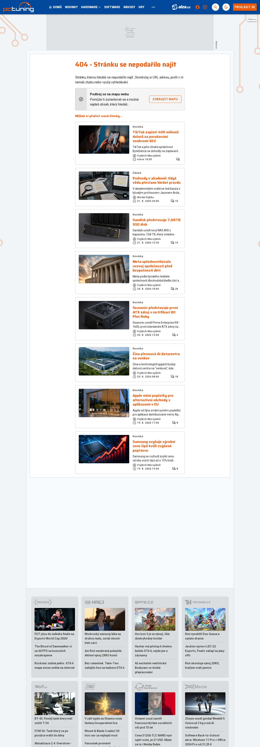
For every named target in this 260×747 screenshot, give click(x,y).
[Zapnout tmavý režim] (226, 7)
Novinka (138, 126)
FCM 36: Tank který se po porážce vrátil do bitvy (51, 733)
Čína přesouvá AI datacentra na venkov (156, 356)
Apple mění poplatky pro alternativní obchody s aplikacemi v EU (153, 400)
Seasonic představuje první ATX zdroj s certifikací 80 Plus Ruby (155, 312)
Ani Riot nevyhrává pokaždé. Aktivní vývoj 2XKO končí (103, 653)
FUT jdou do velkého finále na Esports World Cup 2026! (54, 636)
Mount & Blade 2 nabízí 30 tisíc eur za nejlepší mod (102, 733)
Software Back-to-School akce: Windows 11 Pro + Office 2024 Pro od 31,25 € (205, 740)
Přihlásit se (245, 7)
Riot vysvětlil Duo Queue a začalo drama (202, 636)
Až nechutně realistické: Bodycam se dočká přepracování (151, 668)
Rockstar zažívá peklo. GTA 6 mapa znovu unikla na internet (55, 665)
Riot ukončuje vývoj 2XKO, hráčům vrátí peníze (202, 665)
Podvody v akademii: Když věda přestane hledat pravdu (157, 180)
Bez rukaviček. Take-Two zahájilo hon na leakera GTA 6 (104, 665)
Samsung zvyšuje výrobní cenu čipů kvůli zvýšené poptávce (154, 446)
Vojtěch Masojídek (149, 155)
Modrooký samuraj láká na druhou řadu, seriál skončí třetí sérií (103, 638)
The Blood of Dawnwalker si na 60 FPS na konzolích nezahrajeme (53, 651)
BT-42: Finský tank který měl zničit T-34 (53, 721)
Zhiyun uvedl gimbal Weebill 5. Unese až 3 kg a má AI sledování (205, 723)
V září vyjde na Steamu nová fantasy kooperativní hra (103, 721)
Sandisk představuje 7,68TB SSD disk (157, 222)
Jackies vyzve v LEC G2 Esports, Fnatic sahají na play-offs (205, 651)
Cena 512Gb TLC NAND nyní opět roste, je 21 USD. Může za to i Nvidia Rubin (153, 740)
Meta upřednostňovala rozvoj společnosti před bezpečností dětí (152, 266)
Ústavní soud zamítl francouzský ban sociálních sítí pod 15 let (153, 723)
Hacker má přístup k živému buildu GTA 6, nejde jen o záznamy (153, 651)
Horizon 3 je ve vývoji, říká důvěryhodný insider (152, 636)
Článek (137, 173)
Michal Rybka (145, 197)
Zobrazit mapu (165, 99)
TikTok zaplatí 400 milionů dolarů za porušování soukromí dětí (156, 136)
